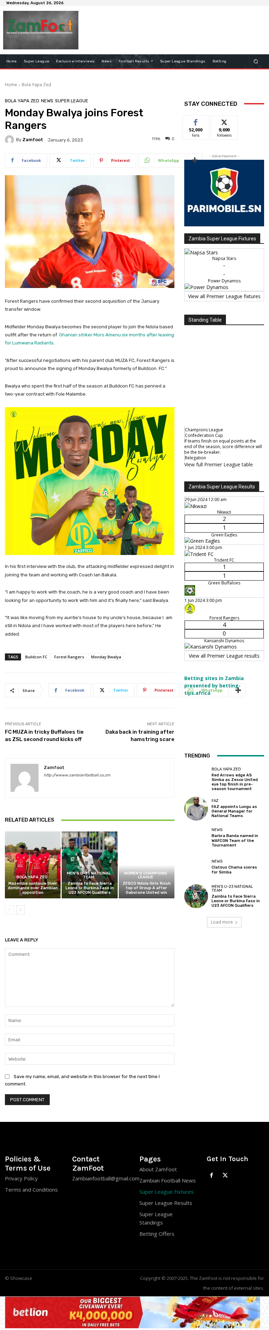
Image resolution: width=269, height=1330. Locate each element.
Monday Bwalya (106, 656)
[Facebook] (212, 1176)
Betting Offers (156, 1233)
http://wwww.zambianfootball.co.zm (77, 775)
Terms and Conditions (31, 1189)
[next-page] (20, 909)
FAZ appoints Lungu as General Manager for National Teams (234, 811)
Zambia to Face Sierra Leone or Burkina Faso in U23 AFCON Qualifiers (89, 888)
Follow (224, 120)
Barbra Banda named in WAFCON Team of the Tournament (235, 840)
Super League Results (165, 1202)
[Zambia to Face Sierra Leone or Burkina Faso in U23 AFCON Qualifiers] (89, 864)
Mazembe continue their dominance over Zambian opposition (33, 888)
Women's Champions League (145, 875)
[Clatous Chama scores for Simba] (196, 867)
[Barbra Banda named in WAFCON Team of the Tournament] (196, 838)
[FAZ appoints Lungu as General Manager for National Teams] (196, 809)
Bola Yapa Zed (36, 85)
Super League (71, 100)
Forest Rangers (69, 656)
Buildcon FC (36, 656)
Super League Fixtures (166, 1191)
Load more (222, 922)
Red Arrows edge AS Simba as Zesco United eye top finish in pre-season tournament (235, 782)
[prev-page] (9, 909)
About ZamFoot (158, 1169)
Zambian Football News (167, 1180)
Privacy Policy (21, 1178)
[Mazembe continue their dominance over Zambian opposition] (33, 864)
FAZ (215, 801)
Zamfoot (32, 139)
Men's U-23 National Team (89, 875)
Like (196, 120)
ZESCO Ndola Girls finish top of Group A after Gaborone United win (147, 888)
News (47, 100)
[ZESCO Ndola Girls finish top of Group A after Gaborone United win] (146, 864)
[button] (256, 61)
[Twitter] (225, 1176)
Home (11, 85)
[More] (194, 160)
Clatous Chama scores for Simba (234, 869)
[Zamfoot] (10, 139)
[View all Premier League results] (224, 483)
